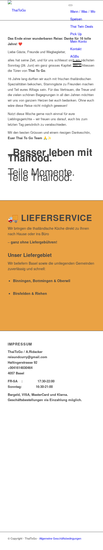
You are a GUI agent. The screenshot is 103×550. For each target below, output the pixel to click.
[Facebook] (91, 544)
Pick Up (76, 33)
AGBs (74, 56)
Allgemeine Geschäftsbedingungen (60, 538)
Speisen (76, 18)
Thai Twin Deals (81, 26)
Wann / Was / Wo (82, 11)
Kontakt (76, 48)
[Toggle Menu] (70, 5)
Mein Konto (78, 41)
